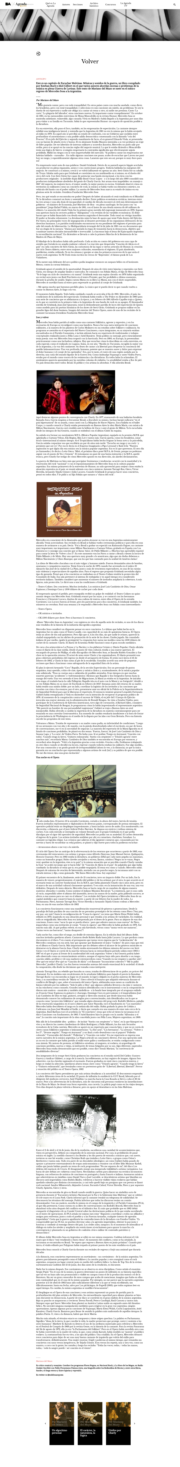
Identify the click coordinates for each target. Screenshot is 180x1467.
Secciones (78, 4)
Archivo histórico (94, 4)
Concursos (110, 4)
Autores (66, 4)
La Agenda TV (125, 4)
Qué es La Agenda (51, 4)
